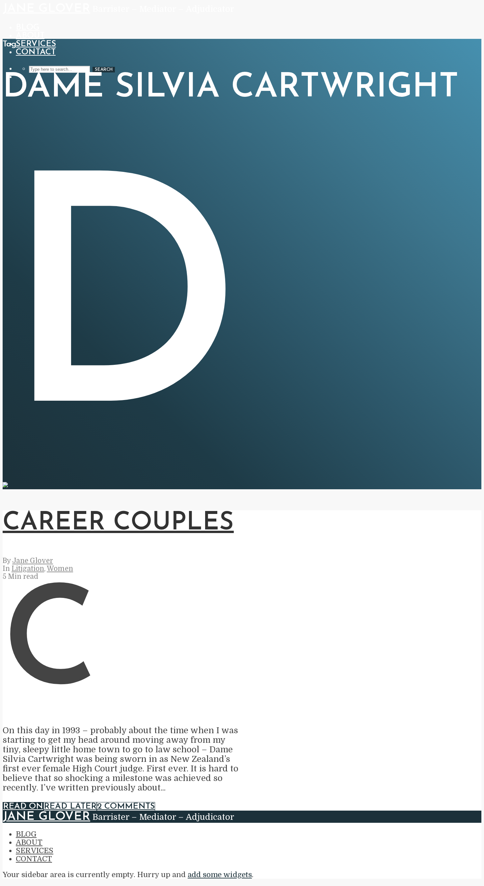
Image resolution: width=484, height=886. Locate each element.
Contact (36, 52)
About (30, 36)
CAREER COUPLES (118, 523)
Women (60, 569)
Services (36, 44)
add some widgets (220, 875)
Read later (70, 806)
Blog (28, 27)
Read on (23, 806)
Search (104, 69)
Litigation (28, 569)
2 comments (126, 806)
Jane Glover (46, 9)
